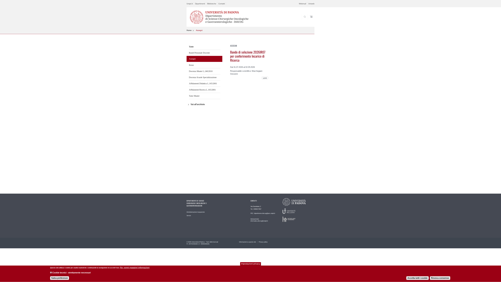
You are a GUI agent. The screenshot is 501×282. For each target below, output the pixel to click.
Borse (191, 65)
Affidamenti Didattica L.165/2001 (203, 83)
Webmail (302, 4)
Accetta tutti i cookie (417, 278)
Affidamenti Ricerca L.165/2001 (202, 90)
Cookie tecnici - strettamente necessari (71, 273)
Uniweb (311, 4)
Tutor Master (194, 96)
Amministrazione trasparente (196, 212)
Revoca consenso (440, 278)
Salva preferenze (59, 278)
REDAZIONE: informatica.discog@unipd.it (259, 220)
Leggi (265, 78)
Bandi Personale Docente (199, 53)
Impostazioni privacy (250, 264)
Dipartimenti (200, 4)
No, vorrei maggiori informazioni (135, 267)
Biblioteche (211, 4)
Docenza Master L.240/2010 (201, 71)
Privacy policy (263, 242)
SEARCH (309, 20)
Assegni (199, 30)
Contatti (221, 4)
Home (189, 30)
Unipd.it (190, 4)
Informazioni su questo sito (247, 242)
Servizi (189, 215)
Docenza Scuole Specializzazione (203, 77)
